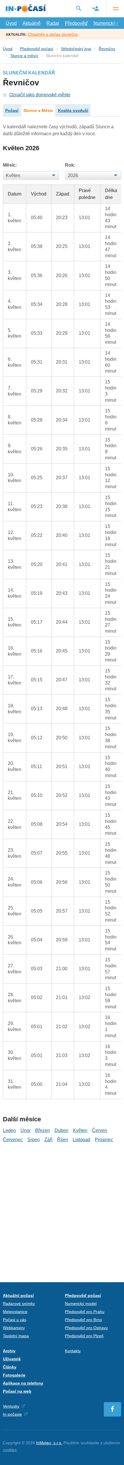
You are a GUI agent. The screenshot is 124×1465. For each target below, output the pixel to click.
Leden (9, 1130)
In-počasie (12, 1414)
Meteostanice (15, 1311)
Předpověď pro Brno (83, 1319)
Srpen (33, 1139)
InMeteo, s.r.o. (49, 1442)
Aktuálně (31, 23)
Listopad (81, 1139)
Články (9, 1367)
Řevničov (107, 48)
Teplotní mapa (16, 1336)
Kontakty (73, 1351)
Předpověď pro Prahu (84, 1311)
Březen (42, 1130)
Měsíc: (10, 165)
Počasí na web (17, 1391)
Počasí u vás (14, 1319)
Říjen (62, 1139)
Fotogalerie (14, 1375)
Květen (80, 1130)
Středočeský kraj (76, 48)
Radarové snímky (19, 1303)
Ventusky (11, 1406)
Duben (61, 1130)
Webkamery (14, 1327)
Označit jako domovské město (39, 94)
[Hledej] (78, 8)
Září (48, 1139)
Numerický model (81, 1303)
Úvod (11, 23)
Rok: (70, 165)
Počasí (11, 110)
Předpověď (76, 23)
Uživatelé (12, 1359)
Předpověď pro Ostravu (86, 1327)
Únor (25, 1130)
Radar (52, 23)
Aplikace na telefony (23, 1383)
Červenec (13, 1139)
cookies (10, 1449)
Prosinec (104, 1139)
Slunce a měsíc (24, 55)
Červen (99, 1130)
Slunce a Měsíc (38, 110)
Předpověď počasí (36, 48)
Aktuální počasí (18, 1295)
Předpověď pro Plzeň (84, 1336)
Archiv (9, 1351)
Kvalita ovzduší (73, 110)
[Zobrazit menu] (115, 8)
